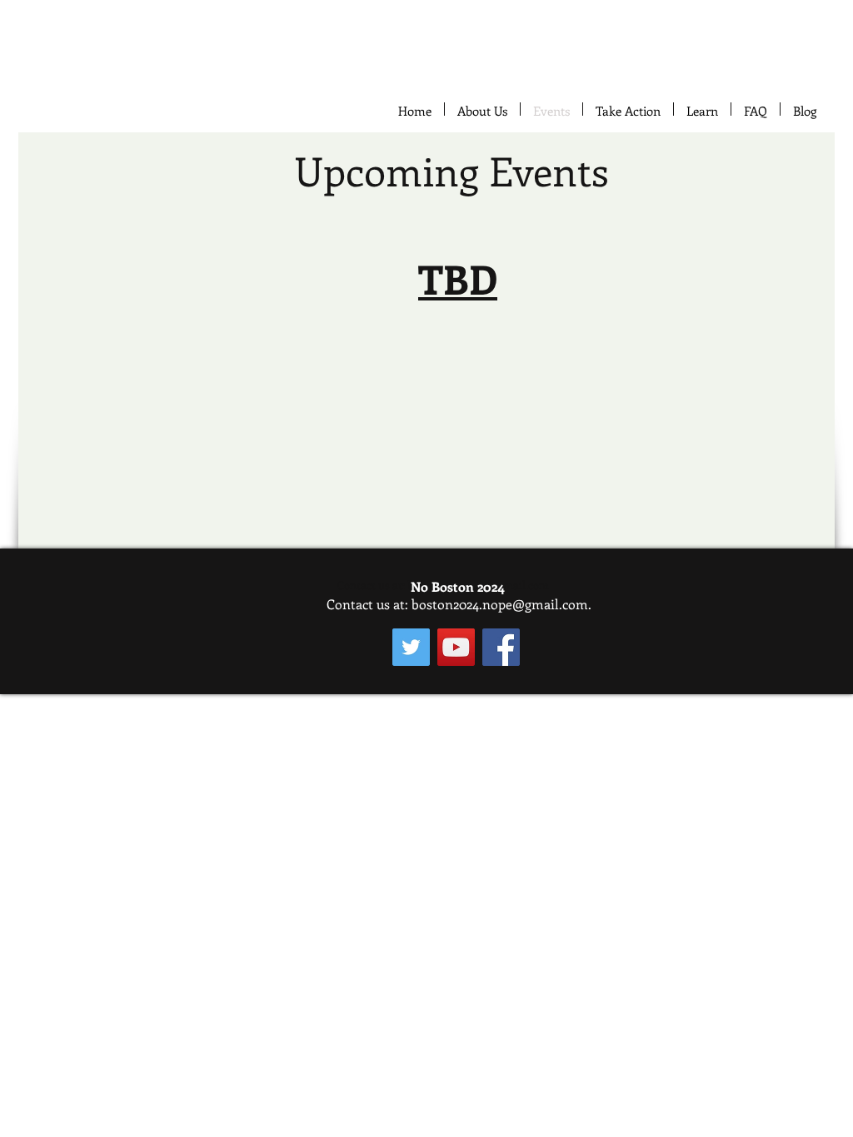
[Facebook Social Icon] (501, 647)
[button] (628, 109)
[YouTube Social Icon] (456, 647)
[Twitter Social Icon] (411, 647)
